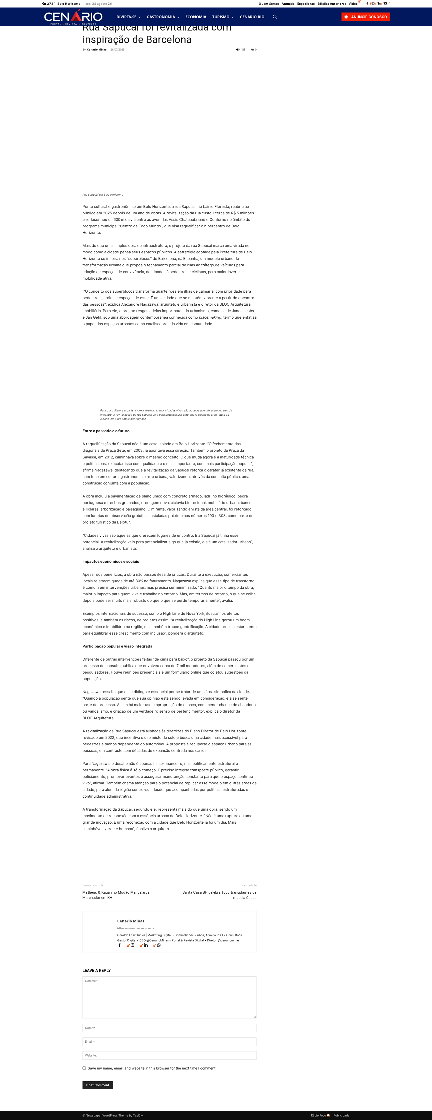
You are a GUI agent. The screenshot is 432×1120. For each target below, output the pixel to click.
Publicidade (342, 1115)
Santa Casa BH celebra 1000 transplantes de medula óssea (219, 895)
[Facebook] (369, 4)
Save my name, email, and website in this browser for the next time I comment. (152, 1068)
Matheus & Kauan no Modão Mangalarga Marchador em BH (116, 895)
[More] (133, 61)
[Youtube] (387, 4)
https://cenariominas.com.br (135, 928)
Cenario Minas (96, 49)
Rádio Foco (318, 1115)
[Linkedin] (381, 4)
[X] (99, 61)
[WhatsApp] (122, 61)
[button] (274, 16)
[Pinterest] (111, 61)
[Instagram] (375, 4)
